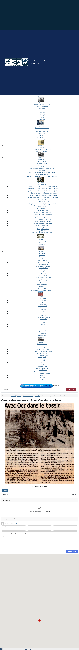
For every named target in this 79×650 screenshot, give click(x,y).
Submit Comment (71, 551)
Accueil (30, 61)
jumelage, (4, 490)
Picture (19, 533)
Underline (9, 533)
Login (15, 523)
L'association (38, 61)
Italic (6, 533)
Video (21, 533)
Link (16, 533)
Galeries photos (60, 61)
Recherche (56, 385)
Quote (12, 533)
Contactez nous (34, 63)
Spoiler (25, 533)
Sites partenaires (49, 61)
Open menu (39, 96)
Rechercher (72, 389)
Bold (3, 533)
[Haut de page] (76, 647)
